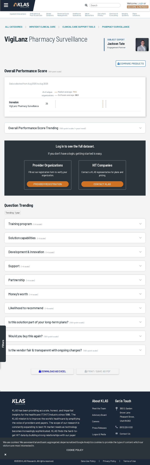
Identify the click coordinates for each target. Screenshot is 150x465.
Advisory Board (99, 414)
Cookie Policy (75, 449)
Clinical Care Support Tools (78, 26)
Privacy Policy (109, 461)
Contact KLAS (102, 184)
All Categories (13, 26)
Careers (95, 421)
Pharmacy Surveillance (115, 26)
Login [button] (140, 3)
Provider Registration (48, 184)
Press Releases (99, 427)
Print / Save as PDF (98, 371)
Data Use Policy (88, 461)
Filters (3, 344)
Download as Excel (53, 371)
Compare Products (132, 63)
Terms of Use (129, 461)
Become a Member (138, 6)
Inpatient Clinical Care (42, 26)
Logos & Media (99, 434)
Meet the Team (99, 408)
